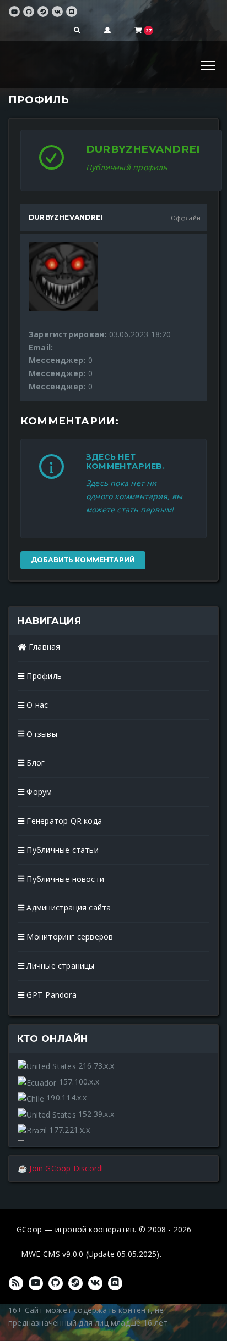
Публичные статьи (61, 850)
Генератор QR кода (63, 820)
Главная (43, 646)
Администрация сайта (67, 907)
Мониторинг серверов (68, 936)
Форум (38, 791)
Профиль (43, 675)
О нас (36, 705)
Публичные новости (64, 879)
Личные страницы (59, 965)
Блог (34, 762)
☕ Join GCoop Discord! (60, 1168)
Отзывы (40, 734)
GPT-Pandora (50, 995)
